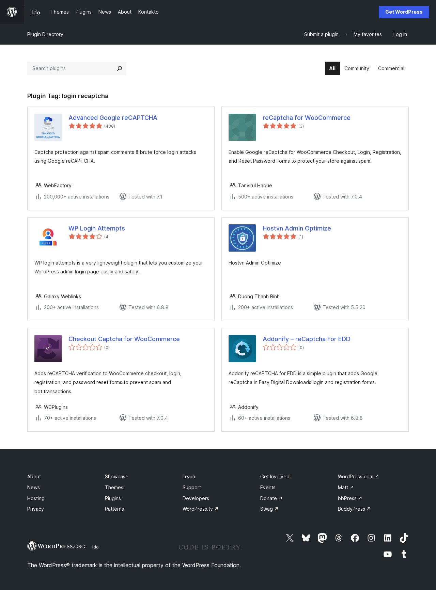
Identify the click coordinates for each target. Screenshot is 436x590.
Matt (346, 487)
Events (268, 487)
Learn (189, 476)
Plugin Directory (45, 34)
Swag (269, 509)
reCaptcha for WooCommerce (307, 117)
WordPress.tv (201, 509)
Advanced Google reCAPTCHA (112, 117)
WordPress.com (358, 476)
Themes (114, 487)
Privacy (35, 509)
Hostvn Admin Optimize (297, 228)
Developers (196, 498)
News (33, 487)
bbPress (350, 498)
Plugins (113, 498)
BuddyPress (354, 509)
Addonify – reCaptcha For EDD (307, 338)
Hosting (36, 498)
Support (192, 487)
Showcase (116, 476)
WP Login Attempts (96, 228)
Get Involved (275, 476)
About (34, 476)
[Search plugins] (119, 68)
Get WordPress (404, 12)
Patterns (114, 509)
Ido (95, 546)
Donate (271, 498)
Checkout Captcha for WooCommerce (124, 338)
